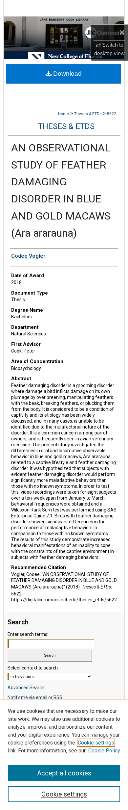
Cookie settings (96, 743)
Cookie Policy (104, 750)
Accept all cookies (64, 773)
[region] (64, 754)
